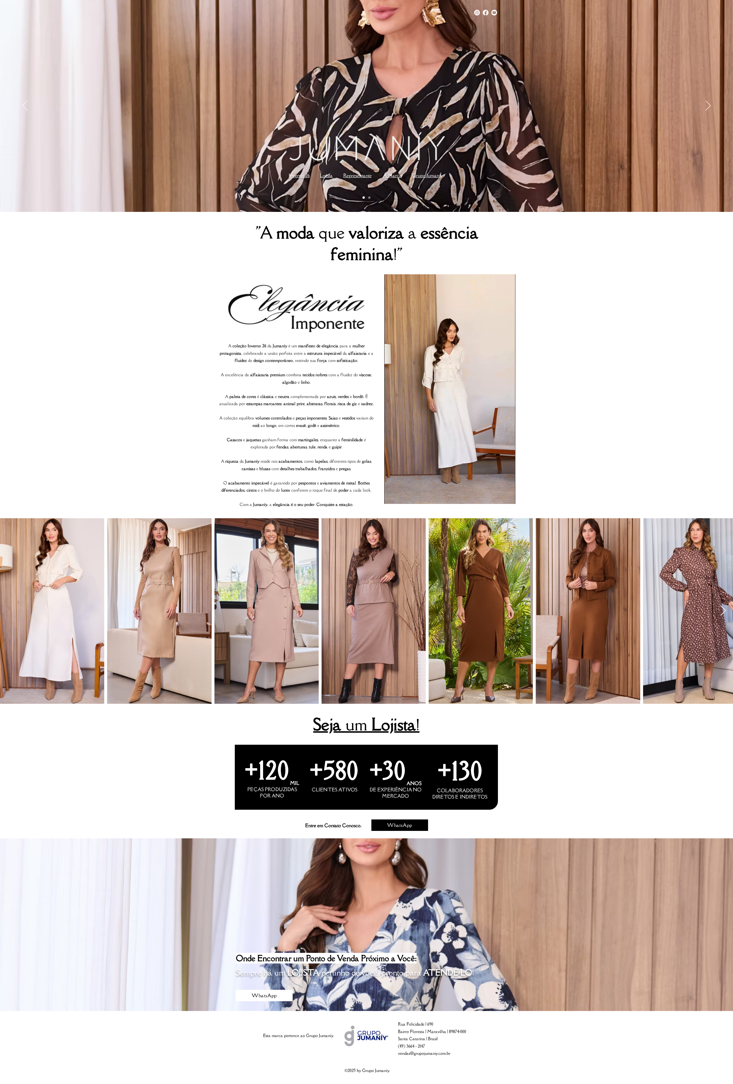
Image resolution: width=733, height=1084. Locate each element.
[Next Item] (723, 610)
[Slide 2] (369, 197)
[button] (508, 497)
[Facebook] (485, 12)
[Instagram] (477, 12)
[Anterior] (24, 105)
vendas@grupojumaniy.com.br (424, 1053)
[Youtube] (494, 12)
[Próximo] (708, 105)
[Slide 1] (363, 197)
